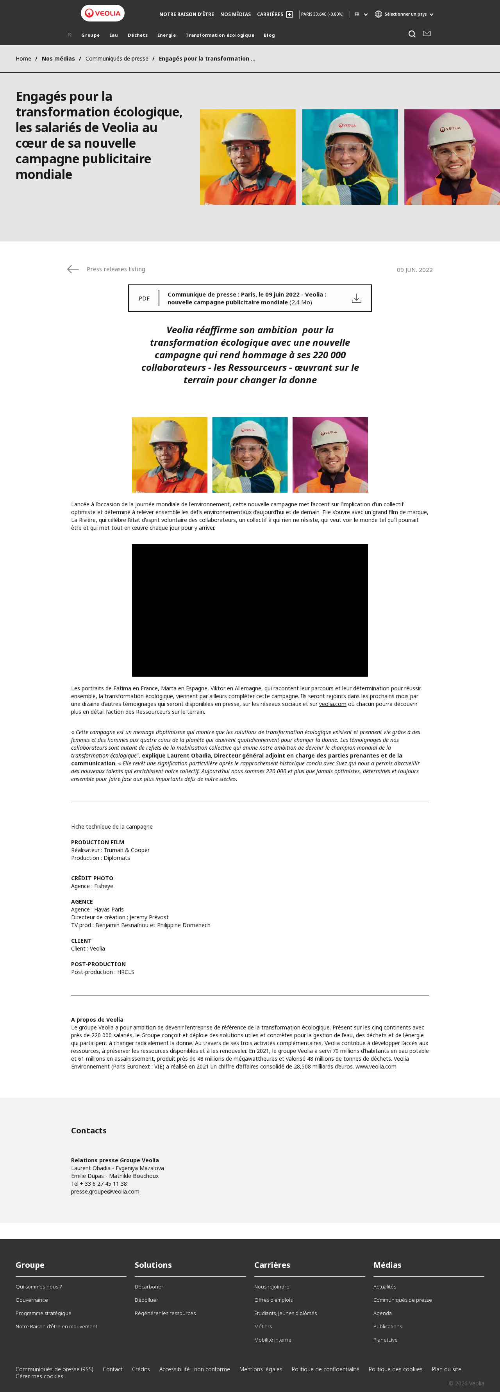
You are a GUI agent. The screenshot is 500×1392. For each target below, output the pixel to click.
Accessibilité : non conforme (194, 1369)
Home (23, 58)
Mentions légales (260, 1369)
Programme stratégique (43, 1313)
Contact (113, 1369)
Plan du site (446, 1369)
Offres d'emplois (273, 1299)
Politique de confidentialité (325, 1369)
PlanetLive (385, 1339)
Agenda (382, 1313)
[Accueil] (69, 36)
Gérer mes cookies (39, 1376)
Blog (269, 35)
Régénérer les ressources (165, 1313)
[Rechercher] (412, 34)
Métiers (263, 1326)
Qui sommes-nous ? (39, 1286)
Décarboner (149, 1286)
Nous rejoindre (271, 1286)
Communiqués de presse (117, 58)
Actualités (384, 1286)
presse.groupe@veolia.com (105, 1191)
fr (357, 14)
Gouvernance (32, 1299)
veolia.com (332, 704)
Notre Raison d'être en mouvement (56, 1326)
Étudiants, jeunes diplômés (285, 1313)
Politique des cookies (396, 1369)
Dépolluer (146, 1299)
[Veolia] (103, 13)
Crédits (141, 1369)
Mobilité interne (272, 1339)
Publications (387, 1326)
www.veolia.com (375, 1066)
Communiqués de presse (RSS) (54, 1369)
